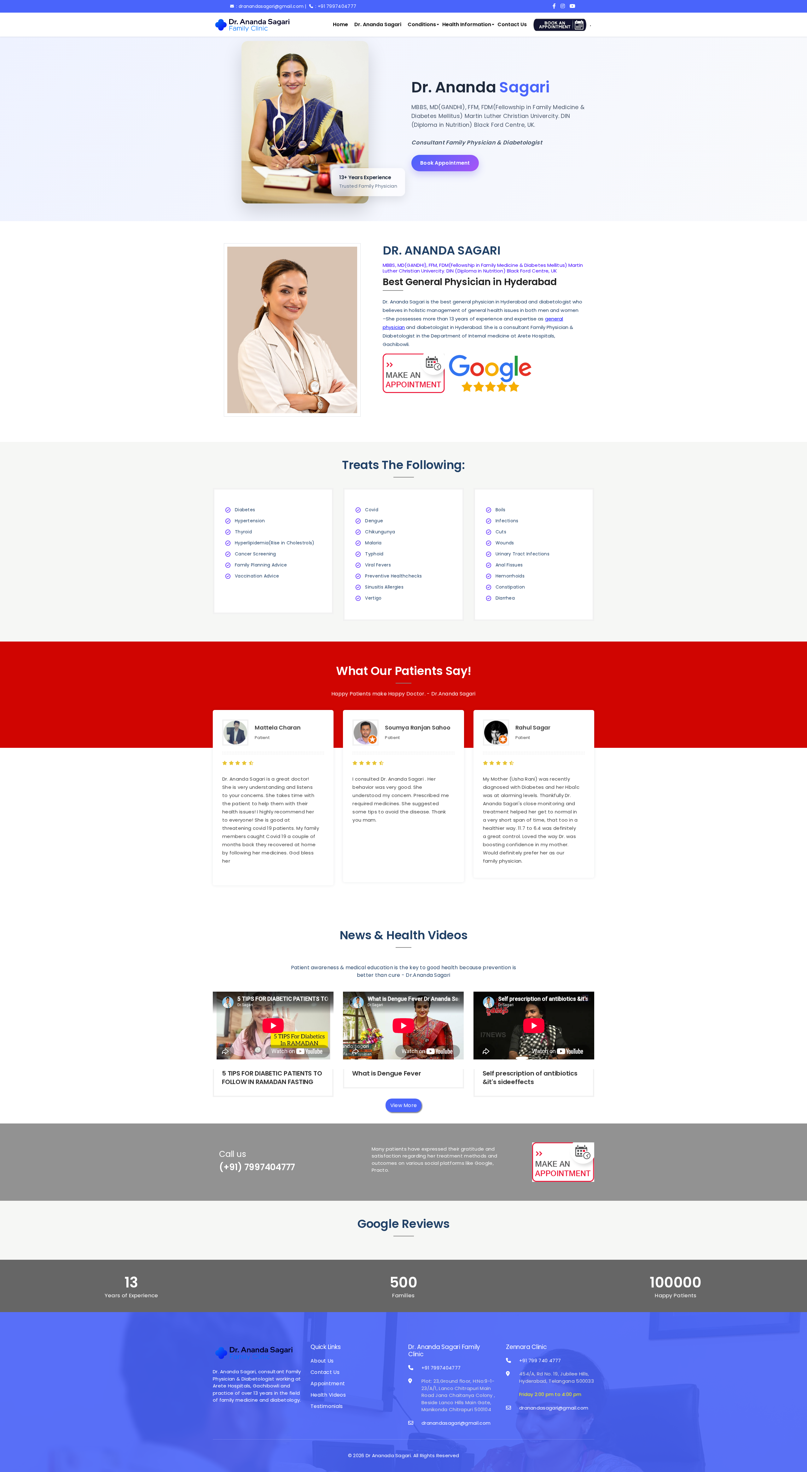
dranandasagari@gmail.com (456, 1423)
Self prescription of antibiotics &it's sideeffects (530, 1077)
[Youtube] (573, 6)
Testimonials (327, 1406)
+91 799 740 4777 (540, 1360)
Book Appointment (445, 163)
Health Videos (328, 1395)
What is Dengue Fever (386, 1073)
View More (403, 1105)
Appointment (328, 1383)
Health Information (466, 24)
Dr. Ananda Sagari (377, 24)
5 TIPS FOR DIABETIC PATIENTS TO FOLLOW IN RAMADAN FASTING (272, 1077)
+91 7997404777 (441, 1367)
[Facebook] (556, 6)
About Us (322, 1360)
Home (340, 24)
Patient (262, 738)
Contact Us (512, 24)
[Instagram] (564, 6)
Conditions (422, 24)
